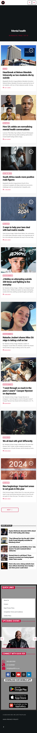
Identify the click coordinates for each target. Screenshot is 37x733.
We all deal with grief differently (17, 441)
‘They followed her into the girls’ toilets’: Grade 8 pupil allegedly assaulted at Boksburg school (22, 540)
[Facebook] (8, 674)
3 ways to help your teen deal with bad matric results (16, 228)
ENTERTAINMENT (7, 275)
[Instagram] (23, 674)
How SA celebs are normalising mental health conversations (17, 128)
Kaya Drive (6, 437)
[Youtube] (18, 674)
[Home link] (3, 2)
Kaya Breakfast (12, 642)
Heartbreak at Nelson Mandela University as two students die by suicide (18, 75)
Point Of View (7, 173)
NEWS (4, 68)
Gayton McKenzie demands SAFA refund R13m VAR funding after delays (22, 532)
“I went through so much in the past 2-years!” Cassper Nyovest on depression (18, 391)
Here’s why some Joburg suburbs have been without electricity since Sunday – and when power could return (22, 566)
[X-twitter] (13, 674)
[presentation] (2, 639)
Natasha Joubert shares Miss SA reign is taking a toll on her (18, 339)
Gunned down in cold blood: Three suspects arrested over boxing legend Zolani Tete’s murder (21, 557)
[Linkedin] (29, 674)
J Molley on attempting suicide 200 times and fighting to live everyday (17, 282)
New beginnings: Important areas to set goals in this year (18, 487)
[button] (11, 651)
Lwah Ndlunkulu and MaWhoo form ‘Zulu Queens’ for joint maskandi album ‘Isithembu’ (22, 549)
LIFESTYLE (6, 123)
